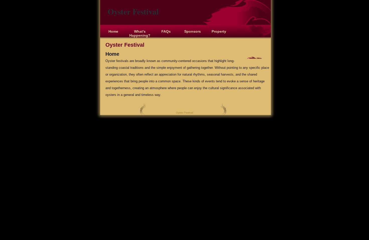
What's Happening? (139, 33)
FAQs (166, 31)
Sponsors (192, 31)
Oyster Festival (133, 11)
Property (219, 31)
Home (113, 31)
